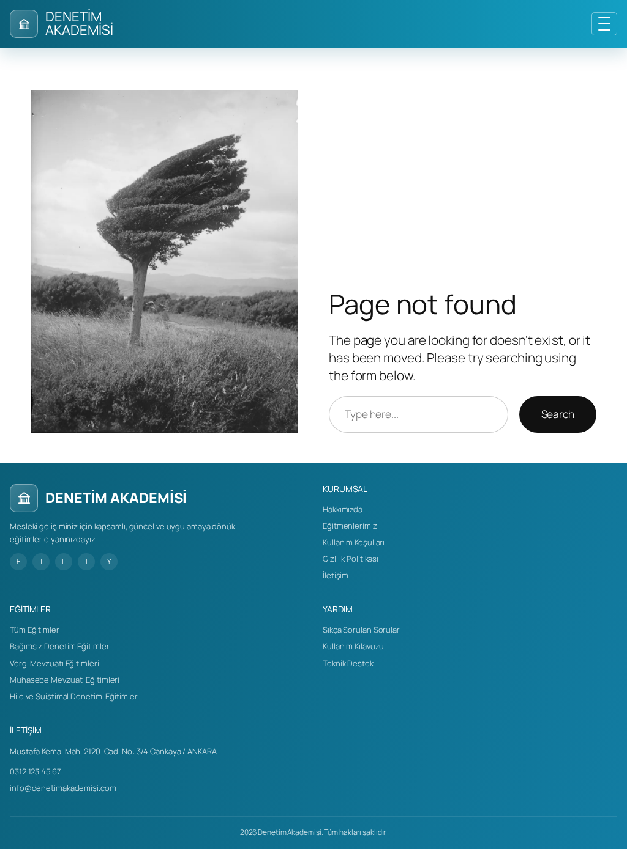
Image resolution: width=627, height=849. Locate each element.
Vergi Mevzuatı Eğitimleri (54, 663)
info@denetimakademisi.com (63, 787)
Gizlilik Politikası (350, 558)
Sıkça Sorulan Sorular (361, 629)
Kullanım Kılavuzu (353, 646)
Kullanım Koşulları (354, 542)
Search (557, 413)
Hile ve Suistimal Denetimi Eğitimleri (74, 696)
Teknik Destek (348, 663)
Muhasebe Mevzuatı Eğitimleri (64, 679)
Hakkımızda (342, 509)
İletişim (335, 575)
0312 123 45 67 (35, 771)
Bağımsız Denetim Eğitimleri (60, 646)
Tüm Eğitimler (34, 629)
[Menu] (604, 23)
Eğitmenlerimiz (350, 525)
